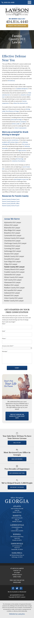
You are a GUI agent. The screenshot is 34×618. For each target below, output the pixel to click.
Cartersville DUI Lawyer (12, 235)
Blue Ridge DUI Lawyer (12, 230)
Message (5, 351)
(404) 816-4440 (9, 2)
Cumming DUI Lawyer (12, 248)
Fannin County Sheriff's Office (10, 203)
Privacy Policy (17, 574)
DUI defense (11, 80)
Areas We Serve (12, 218)
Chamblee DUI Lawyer (12, 241)
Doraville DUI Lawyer (12, 259)
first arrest (25, 144)
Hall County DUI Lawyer (13, 280)
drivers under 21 (16, 124)
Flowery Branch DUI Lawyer (14, 269)
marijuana (23, 121)
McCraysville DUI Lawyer (13, 290)
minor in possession (20, 128)
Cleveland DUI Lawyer (12, 246)
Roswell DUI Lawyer (11, 295)
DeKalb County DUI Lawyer (14, 256)
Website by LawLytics (17, 614)
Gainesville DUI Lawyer (12, 274)
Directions (17, 577)
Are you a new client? (8, 346)
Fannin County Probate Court (11, 199)
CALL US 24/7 (17, 442)
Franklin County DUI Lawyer (14, 272)
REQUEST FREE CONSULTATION (17, 25)
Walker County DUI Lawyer (14, 301)
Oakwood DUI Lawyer (12, 293)
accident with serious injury (10, 142)
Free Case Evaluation (17, 580)
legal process (22, 150)
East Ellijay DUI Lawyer (12, 261)
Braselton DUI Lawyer (12, 233)
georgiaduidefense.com (17, 595)
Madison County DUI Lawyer (14, 287)
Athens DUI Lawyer (11, 225)
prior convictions (13, 140)
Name (4, 323)
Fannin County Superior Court (11, 201)
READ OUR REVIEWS (17, 459)
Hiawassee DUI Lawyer (12, 282)
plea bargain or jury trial (21, 179)
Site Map (17, 572)
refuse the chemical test (20, 103)
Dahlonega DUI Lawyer (12, 251)
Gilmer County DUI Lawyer (13, 277)
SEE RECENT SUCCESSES (17, 487)
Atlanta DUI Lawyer (17, 568)
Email (4, 331)
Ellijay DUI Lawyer (10, 264)
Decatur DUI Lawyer (11, 254)
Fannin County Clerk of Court (10, 205)
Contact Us (17, 570)
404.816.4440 (17, 21)
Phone (4, 338)
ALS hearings (19, 159)
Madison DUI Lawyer (11, 285)
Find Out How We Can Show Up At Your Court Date (17, 416)
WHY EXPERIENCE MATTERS (17, 473)
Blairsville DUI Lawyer (12, 228)
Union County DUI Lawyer (13, 298)
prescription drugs (16, 119)
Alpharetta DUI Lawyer (12, 222)
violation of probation (18, 161)
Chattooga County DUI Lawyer (15, 243)
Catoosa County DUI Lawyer (14, 238)
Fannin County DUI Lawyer (14, 267)
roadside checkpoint (22, 88)
